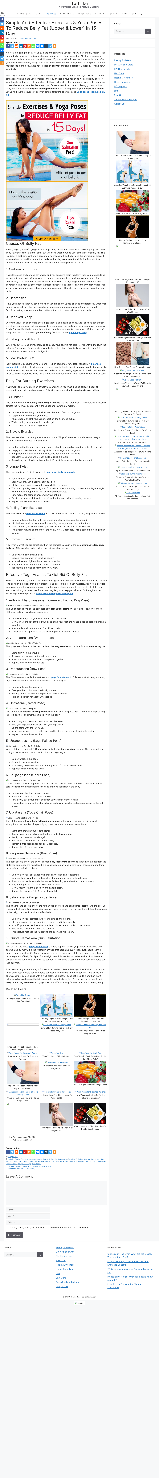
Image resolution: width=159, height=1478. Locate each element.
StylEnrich (79, 3)
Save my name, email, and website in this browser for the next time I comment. (48, 1227)
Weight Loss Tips (24, 1164)
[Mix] (29, 46)
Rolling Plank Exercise (46, 1161)
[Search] (148, 31)
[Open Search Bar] (141, 14)
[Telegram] (50, 46)
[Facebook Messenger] (42, 46)
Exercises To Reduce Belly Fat (79, 1159)
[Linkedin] (21, 46)
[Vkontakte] (37, 46)
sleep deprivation (71, 1161)
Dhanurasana (62, 1159)
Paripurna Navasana (29, 1161)
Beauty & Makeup (24, 14)
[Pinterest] (25, 46)
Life (116, 90)
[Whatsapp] (33, 46)
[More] (54, 46)
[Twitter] (12, 46)
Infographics (120, 86)
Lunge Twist (17, 1161)
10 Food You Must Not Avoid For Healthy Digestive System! (30, 1166)
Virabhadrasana (11, 1164)
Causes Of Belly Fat (50, 1159)
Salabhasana (59, 1161)
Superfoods (99, 14)
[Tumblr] (46, 46)
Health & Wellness (67, 14)
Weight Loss (51, 14)
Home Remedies (84, 14)
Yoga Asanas (36, 1164)
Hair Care (38, 14)
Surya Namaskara (99, 1161)
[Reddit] (16, 46)
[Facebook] (8, 46)
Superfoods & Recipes (125, 99)
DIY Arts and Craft (129, 14)
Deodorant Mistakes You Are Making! (21, 1168)
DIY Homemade (122, 69)
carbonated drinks (35, 1159)
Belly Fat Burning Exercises (18, 1159)
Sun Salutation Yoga (85, 1161)
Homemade (113, 14)
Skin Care (119, 95)
